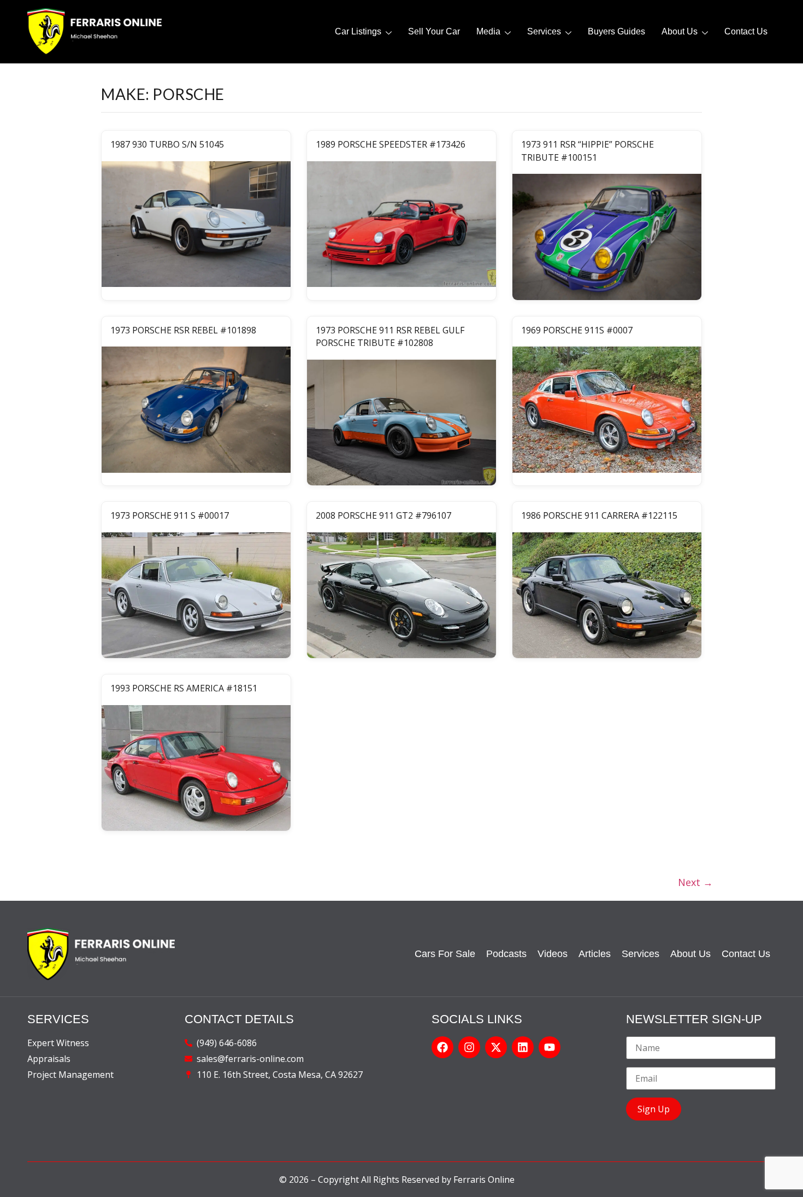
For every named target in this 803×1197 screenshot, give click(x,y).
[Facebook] (442, 1047)
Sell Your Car (434, 31)
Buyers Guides (616, 31)
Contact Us (745, 31)
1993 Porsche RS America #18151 (183, 688)
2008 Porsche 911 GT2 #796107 (383, 515)
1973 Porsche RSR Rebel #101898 (183, 330)
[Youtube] (549, 1047)
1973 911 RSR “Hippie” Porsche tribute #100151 (587, 150)
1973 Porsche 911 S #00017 (169, 515)
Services (544, 31)
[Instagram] (469, 1047)
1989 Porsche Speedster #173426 (390, 144)
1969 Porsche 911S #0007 (577, 330)
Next (695, 882)
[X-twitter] (496, 1047)
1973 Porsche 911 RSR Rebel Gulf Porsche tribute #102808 (390, 336)
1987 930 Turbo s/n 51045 (167, 144)
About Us (680, 31)
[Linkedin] (523, 1047)
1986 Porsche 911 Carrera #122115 (599, 515)
